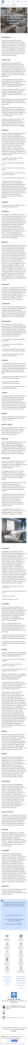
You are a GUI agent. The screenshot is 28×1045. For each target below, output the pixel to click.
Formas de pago (7, 981)
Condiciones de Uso (21, 978)
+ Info (9, 1040)
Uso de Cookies (21, 976)
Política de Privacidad (21, 981)
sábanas (4, 48)
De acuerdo (14, 1040)
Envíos (7, 983)
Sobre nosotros (7, 976)
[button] (3, 2)
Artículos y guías (21, 985)
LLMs (21, 987)
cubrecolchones (21, 47)
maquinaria (21, 404)
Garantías (7, 985)
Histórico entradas (21, 983)
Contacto (7, 978)
